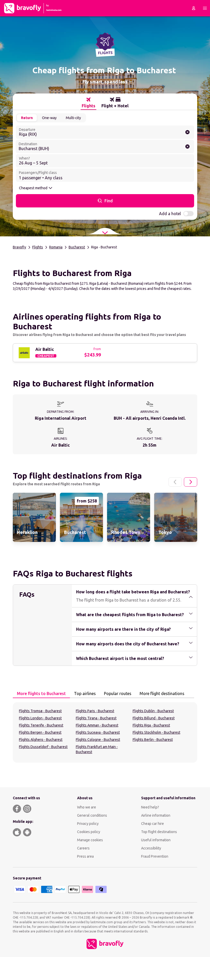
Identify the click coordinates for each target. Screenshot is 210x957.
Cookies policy (88, 832)
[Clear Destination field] (187, 146)
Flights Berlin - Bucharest (153, 740)
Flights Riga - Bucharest (151, 725)
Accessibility (151, 848)
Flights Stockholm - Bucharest (156, 732)
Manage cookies (90, 840)
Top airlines (85, 693)
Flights (37, 247)
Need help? (150, 807)
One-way (49, 118)
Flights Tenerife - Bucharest (41, 725)
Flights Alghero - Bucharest (40, 740)
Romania (55, 247)
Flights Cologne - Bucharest (98, 740)
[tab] (88, 103)
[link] (34, 517)
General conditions (92, 815)
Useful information (156, 840)
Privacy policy (88, 824)
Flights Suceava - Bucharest (98, 732)
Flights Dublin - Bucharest (153, 711)
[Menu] (205, 8)
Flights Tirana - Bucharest (96, 718)
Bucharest (77, 247)
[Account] (193, 8)
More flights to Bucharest (41, 693)
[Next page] (190, 482)
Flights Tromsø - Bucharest (40, 711)
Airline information (155, 815)
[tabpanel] (105, 732)
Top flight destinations (159, 832)
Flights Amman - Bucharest (97, 725)
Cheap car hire (152, 824)
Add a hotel (170, 213)
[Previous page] (175, 482)
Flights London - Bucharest (40, 718)
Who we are (86, 807)
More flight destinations (162, 693)
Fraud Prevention (154, 856)
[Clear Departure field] (187, 132)
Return (27, 118)
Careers (83, 848)
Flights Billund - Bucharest (154, 718)
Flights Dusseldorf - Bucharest (43, 747)
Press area (85, 856)
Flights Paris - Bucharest (95, 711)
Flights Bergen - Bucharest (40, 732)
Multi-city (73, 118)
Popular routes (117, 693)
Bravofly (19, 247)
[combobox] (105, 132)
